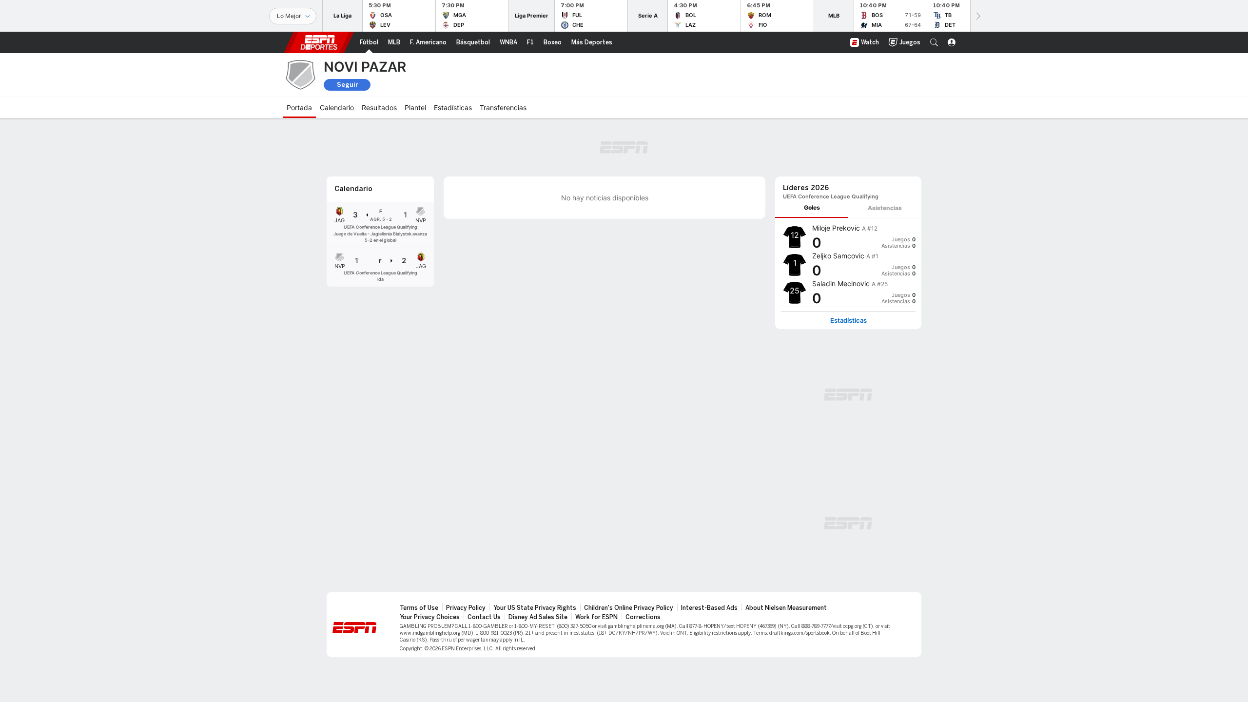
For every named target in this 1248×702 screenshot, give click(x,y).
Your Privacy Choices (430, 617)
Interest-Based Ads (709, 607)
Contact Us (484, 617)
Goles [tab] (812, 207)
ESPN (318, 42)
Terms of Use (419, 607)
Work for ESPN (596, 617)
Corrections (643, 617)
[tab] (811, 208)
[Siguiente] (977, 16)
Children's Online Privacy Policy (628, 607)
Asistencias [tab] (885, 208)
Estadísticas (848, 320)
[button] (934, 42)
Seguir (347, 84)
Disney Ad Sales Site (537, 617)
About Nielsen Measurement (786, 607)
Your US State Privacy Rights (534, 607)
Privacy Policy (466, 607)
